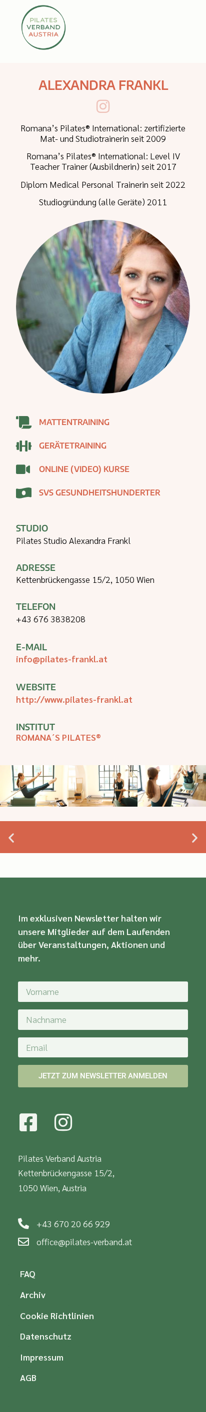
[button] (11, 838)
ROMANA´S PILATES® (58, 737)
